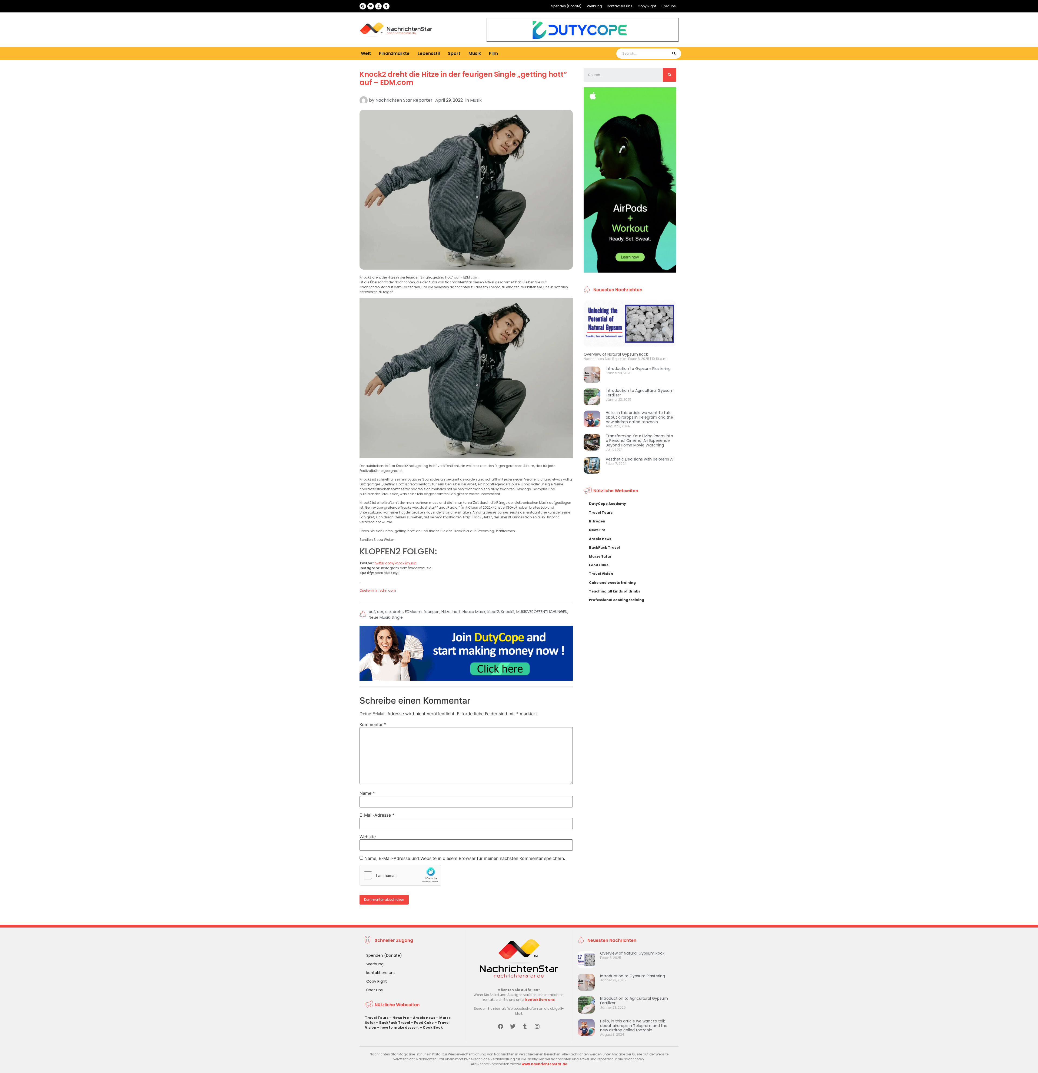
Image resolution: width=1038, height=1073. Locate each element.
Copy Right (647, 6)
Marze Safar (600, 556)
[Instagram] (378, 6)
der (380, 611)
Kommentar (373, 724)
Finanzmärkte (394, 53)
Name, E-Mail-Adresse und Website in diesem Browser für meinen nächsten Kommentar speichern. (464, 858)
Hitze (446, 611)
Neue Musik (379, 617)
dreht (398, 611)
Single (397, 617)
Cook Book (433, 1027)
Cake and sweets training (612, 582)
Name (367, 793)
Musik (474, 53)
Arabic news (600, 538)
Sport (454, 53)
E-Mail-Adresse (377, 815)
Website (368, 836)
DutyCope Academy (607, 503)
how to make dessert (399, 1027)
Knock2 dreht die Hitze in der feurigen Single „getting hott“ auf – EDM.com (463, 78)
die (388, 611)
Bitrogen (597, 521)
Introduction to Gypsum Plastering (638, 368)
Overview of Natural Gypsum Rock (616, 354)
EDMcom (413, 611)
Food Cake (598, 565)
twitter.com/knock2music (396, 563)
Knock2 (507, 611)
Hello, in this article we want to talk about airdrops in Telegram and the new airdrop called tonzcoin (639, 417)
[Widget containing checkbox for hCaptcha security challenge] (400, 875)
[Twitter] (370, 6)
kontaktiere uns (619, 6)
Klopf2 (493, 611)
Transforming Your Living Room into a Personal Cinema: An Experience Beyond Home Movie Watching (639, 440)
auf (372, 611)
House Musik (474, 611)
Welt (366, 53)
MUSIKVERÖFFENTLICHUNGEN (541, 611)
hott (457, 611)
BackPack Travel (604, 547)
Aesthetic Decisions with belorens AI (639, 459)
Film (493, 53)
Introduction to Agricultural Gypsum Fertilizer (640, 393)
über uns (668, 6)
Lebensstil (429, 53)
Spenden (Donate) (566, 6)
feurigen (432, 611)
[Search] (673, 53)
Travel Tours (601, 512)
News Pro (597, 530)
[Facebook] (363, 6)
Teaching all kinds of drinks (614, 591)
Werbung (594, 6)
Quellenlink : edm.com (378, 590)
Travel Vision (601, 573)
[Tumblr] (386, 6)
